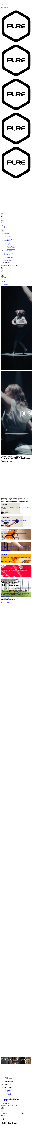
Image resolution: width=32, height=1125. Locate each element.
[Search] (2, 221)
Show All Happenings (6, 602)
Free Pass (6, 284)
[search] (22, 1113)
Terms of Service (5, 265)
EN (4, 225)
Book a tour (3, 1063)
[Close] (2, 1109)
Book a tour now (9, 1101)
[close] (2, 214)
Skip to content (4, 7)
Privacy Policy (14, 265)
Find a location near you (7, 596)
